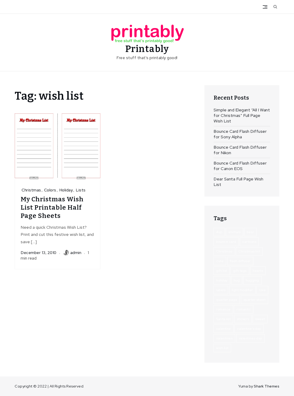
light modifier (242, 290)
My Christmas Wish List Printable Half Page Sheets (52, 207)
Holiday (66, 190)
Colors (50, 190)
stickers (243, 319)
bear (250, 232)
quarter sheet (254, 300)
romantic (244, 309)
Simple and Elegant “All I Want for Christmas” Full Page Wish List (242, 115)
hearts (258, 271)
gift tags (240, 271)
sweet (260, 319)
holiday (222, 280)
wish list (222, 348)
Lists (81, 190)
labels (221, 290)
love (262, 290)
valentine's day (249, 329)
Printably (147, 49)
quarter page (226, 300)
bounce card (226, 242)
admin (76, 252)
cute (219, 261)
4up (219, 232)
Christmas (31, 190)
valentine (223, 329)
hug (237, 280)
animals (234, 232)
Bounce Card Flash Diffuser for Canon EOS (240, 165)
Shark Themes (266, 386)
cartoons (249, 242)
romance (223, 309)
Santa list (223, 319)
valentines (224, 338)
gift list (221, 271)
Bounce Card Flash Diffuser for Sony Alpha (240, 134)
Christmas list (249, 251)
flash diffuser (240, 261)
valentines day (250, 338)
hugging (252, 280)
